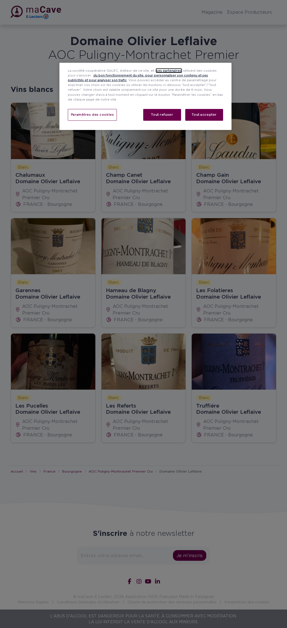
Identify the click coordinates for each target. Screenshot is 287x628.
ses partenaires (168, 70)
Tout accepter (204, 114)
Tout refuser (162, 114)
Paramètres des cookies (92, 114)
